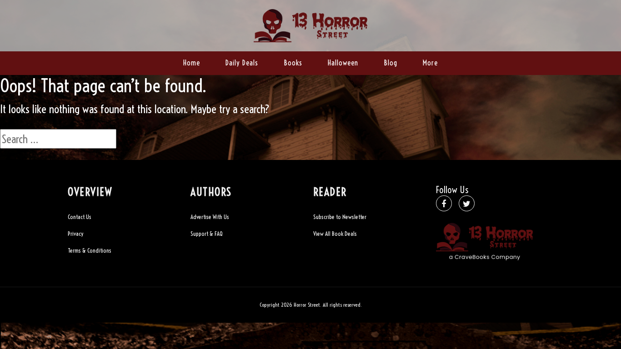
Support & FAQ (206, 233)
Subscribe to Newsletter (339, 216)
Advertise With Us (209, 216)
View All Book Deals (335, 233)
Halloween (343, 62)
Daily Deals (241, 62)
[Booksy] (310, 24)
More (430, 62)
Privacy (75, 233)
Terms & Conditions (89, 250)
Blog (390, 62)
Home (191, 62)
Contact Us (79, 216)
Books (293, 62)
